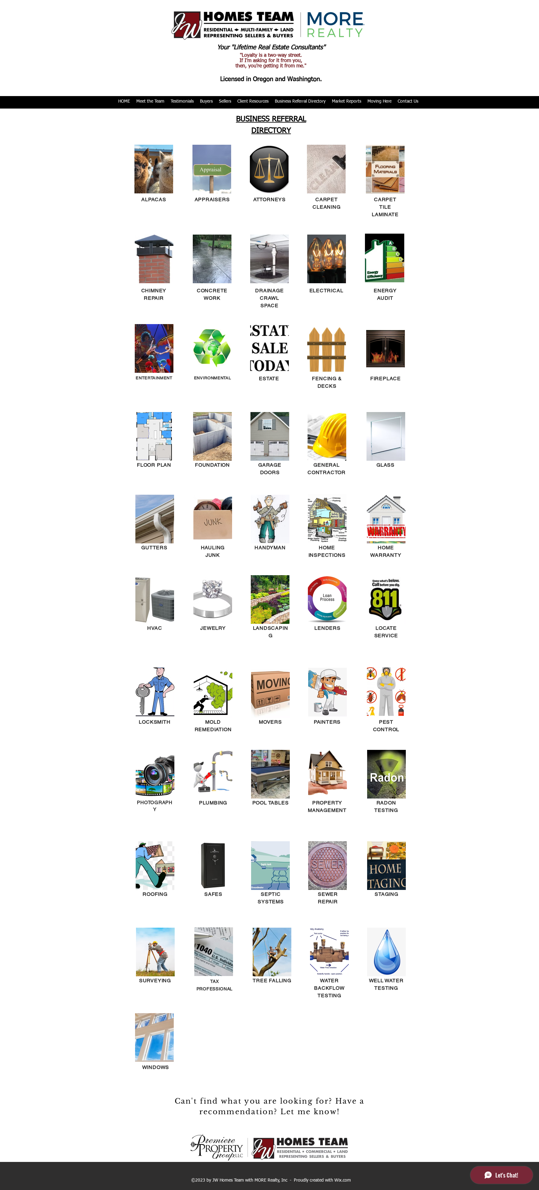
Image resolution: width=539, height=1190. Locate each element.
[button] (150, 101)
